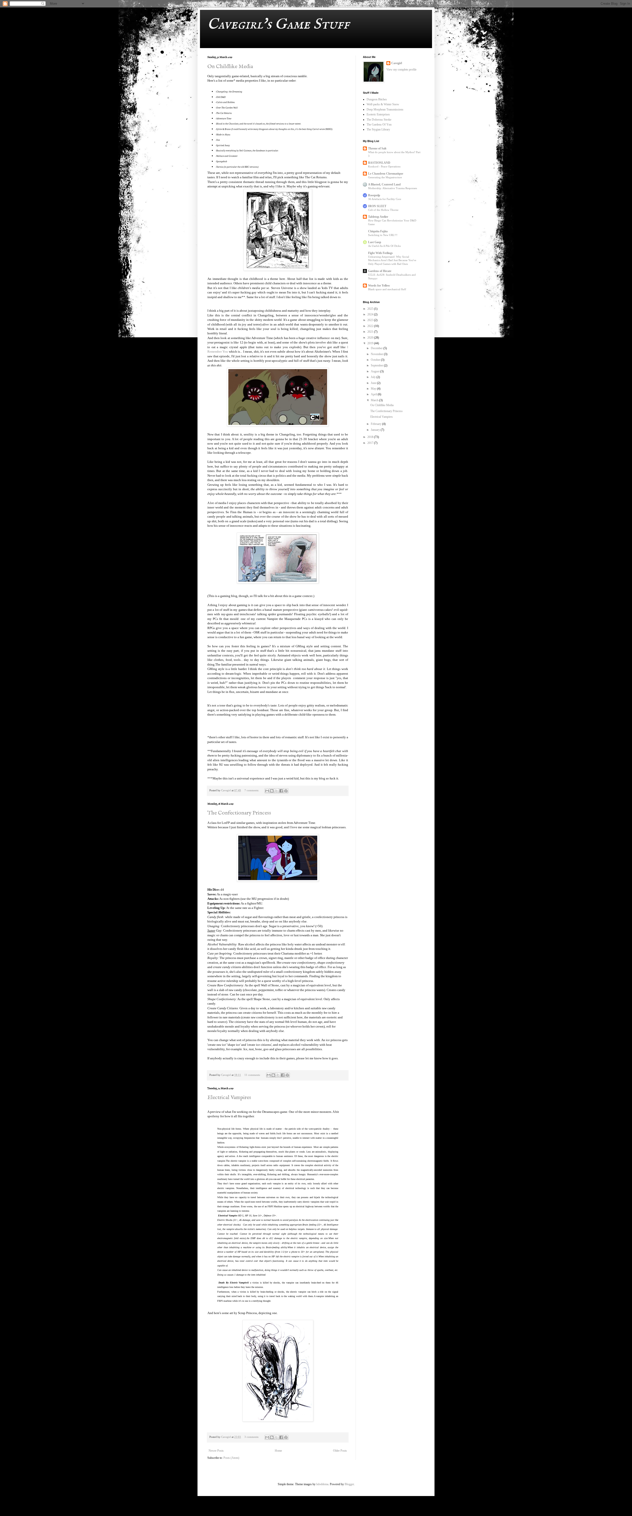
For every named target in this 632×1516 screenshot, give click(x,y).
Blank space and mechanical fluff (387, 289)
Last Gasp (374, 242)
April (374, 394)
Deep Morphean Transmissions (385, 109)
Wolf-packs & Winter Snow (383, 104)
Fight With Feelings (380, 253)
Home (278, 1450)
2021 (370, 331)
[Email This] (267, 790)
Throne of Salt (377, 148)
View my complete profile (401, 69)
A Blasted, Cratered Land (384, 184)
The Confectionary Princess (239, 813)
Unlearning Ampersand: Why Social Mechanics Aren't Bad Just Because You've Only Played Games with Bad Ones (392, 260)
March (375, 400)
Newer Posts (216, 1450)
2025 (370, 308)
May (374, 388)
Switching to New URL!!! (382, 235)
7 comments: (252, 790)
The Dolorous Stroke (379, 119)
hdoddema (322, 1484)
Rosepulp (374, 195)
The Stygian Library (378, 129)
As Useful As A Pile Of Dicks (384, 245)
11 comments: (252, 1074)
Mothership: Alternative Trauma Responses (392, 188)
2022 (370, 326)
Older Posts (340, 1450)
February (376, 424)
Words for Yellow (379, 285)
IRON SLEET (377, 206)
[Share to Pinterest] (285, 790)
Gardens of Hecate (379, 271)
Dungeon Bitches (377, 99)
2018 (370, 437)
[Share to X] (276, 790)
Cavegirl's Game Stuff (278, 24)
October (376, 359)
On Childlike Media (230, 66)
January (376, 430)
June (374, 383)
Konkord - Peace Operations (384, 166)
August (375, 371)
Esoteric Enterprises (378, 114)
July (373, 377)
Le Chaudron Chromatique (385, 173)
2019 (370, 343)
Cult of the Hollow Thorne (383, 209)
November (377, 354)
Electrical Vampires (229, 1097)
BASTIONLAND (379, 162)
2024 (370, 314)
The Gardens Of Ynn (379, 124)
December (377, 348)
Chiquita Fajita (378, 231)
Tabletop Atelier (378, 216)
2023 (370, 320)
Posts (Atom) (231, 1458)
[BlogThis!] (271, 790)
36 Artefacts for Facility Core (384, 199)
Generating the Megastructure (385, 177)
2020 (370, 337)
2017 (370, 443)
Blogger (349, 1484)
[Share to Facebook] (281, 790)
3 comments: (252, 1436)
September (377, 365)
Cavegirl (396, 63)
